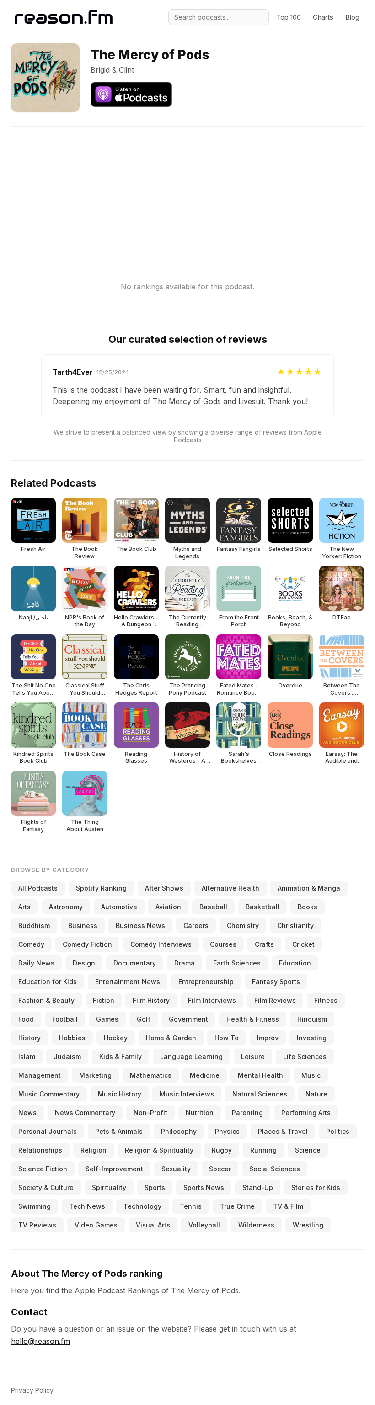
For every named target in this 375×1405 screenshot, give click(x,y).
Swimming (34, 1206)
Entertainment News (127, 982)
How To (226, 1038)
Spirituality (109, 1187)
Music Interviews (187, 1094)
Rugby (222, 1150)
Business (82, 925)
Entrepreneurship (206, 982)
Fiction (103, 1000)
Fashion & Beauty (46, 1000)
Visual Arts (153, 1225)
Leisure (253, 1056)
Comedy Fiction (87, 944)
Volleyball (204, 1225)
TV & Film (288, 1206)
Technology (142, 1206)
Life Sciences (305, 1056)
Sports (155, 1187)
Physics (227, 1131)
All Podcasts (38, 888)
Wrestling (308, 1225)
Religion (93, 1150)
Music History (119, 1094)
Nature (316, 1094)
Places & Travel (283, 1131)
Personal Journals (47, 1131)
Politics (337, 1131)
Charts (323, 17)
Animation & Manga (309, 888)
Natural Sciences (259, 1094)
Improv (268, 1038)
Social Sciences (274, 1169)
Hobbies (72, 1038)
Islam (26, 1056)
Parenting (247, 1113)
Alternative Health (230, 888)
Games (107, 1019)
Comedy (31, 944)
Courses (223, 944)
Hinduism (312, 1019)
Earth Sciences (237, 963)
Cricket (303, 944)
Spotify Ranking (101, 888)
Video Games (96, 1225)
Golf (143, 1019)
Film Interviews (212, 1000)
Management (39, 1075)
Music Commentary (49, 1094)
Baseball (213, 907)
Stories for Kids (315, 1187)
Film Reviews (275, 1000)
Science (308, 1150)
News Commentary (85, 1113)
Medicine (205, 1075)
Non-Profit (150, 1113)
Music (311, 1075)
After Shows (164, 888)
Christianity (295, 925)
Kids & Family (120, 1056)
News (27, 1113)
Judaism (67, 1056)
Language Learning (191, 1056)
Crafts (264, 944)
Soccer (220, 1169)
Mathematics (150, 1075)
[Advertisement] (187, 191)
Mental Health (260, 1075)
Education (295, 963)
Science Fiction (42, 1169)
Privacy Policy (32, 1390)
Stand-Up (257, 1187)
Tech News (87, 1206)
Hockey (116, 1038)
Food (26, 1019)
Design (84, 963)
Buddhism (34, 925)
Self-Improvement (114, 1169)
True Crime (237, 1206)
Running (263, 1150)
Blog (352, 17)
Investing (312, 1038)
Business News (140, 925)
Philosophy (179, 1131)
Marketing (95, 1075)
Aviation (168, 907)
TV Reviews (37, 1225)
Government (188, 1019)
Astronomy (66, 907)
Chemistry (243, 925)
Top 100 (288, 17)
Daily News (36, 963)
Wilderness (256, 1225)
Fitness (326, 1000)
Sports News (203, 1187)
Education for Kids (47, 982)
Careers (196, 925)
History (29, 1038)
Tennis (191, 1206)
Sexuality (176, 1169)
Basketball (262, 907)
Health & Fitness (252, 1019)
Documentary (134, 963)
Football (65, 1019)
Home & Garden (171, 1038)
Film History (151, 1000)
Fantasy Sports (276, 982)
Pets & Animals (119, 1131)
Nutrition (200, 1113)
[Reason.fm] (63, 17)
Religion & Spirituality (159, 1150)
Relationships (40, 1150)
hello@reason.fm (40, 1341)
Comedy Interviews (161, 944)
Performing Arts (306, 1113)
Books (307, 907)
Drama (184, 963)
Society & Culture (46, 1187)
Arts (24, 907)
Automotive (119, 907)
